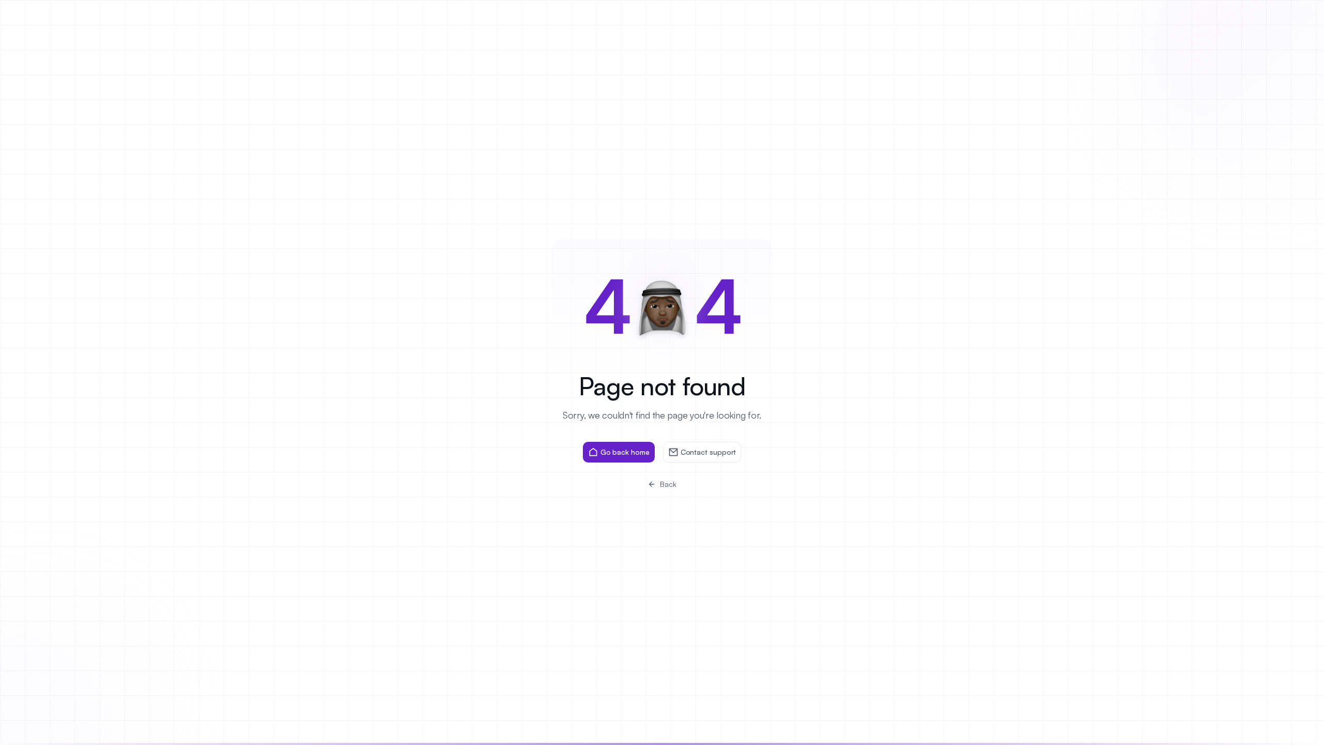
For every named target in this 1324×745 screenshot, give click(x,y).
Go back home (625, 452)
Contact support (708, 452)
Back (668, 484)
